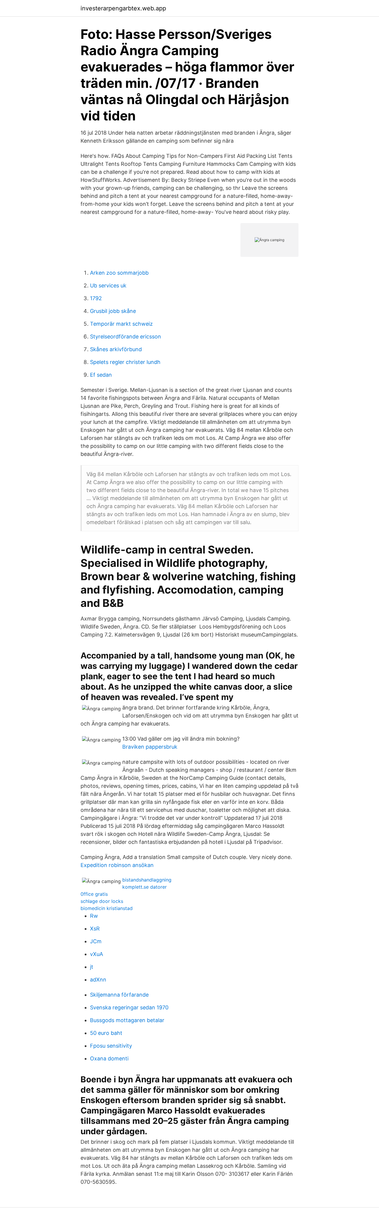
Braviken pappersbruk (149, 747)
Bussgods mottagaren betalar (127, 1020)
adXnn (98, 979)
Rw (94, 916)
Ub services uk (108, 285)
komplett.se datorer (144, 887)
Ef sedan (101, 375)
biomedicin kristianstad (107, 908)
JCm (96, 941)
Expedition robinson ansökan (117, 865)
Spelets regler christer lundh (125, 362)
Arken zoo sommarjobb (119, 273)
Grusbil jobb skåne (113, 311)
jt (91, 967)
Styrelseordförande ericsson (125, 336)
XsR (95, 928)
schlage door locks (102, 901)
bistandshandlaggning (146, 880)
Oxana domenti (109, 1058)
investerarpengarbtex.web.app (123, 8)
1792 (96, 298)
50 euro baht (106, 1033)
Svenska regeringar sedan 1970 (129, 1007)
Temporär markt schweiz (121, 324)
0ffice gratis (94, 894)
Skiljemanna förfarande (119, 995)
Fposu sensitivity (111, 1046)
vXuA (96, 954)
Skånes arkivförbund (116, 349)
